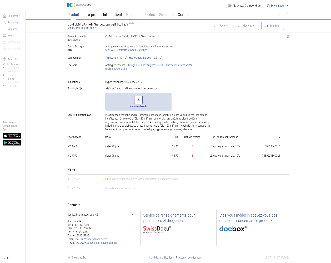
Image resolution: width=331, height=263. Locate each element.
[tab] (83, 58)
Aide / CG (13, 59)
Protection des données (189, 257)
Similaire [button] (166, 14)
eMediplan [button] (13, 71)
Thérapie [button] (12, 85)
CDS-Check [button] (13, 68)
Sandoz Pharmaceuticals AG (82, 27)
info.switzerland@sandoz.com (90, 239)
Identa (10, 78)
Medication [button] (14, 42)
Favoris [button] (11, 75)
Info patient (112, 14)
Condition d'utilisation (161, 257)
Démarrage (14, 16)
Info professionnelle (138, 106)
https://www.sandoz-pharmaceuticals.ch (95, 242)
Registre (12, 29)
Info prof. (91, 14)
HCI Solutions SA (76, 257)
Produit (73, 14)
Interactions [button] (14, 82)
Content (184, 14)
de (4, 258)
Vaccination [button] (14, 48)
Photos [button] (149, 14)
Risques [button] (132, 14)
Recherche (13, 22)
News (11, 35)
